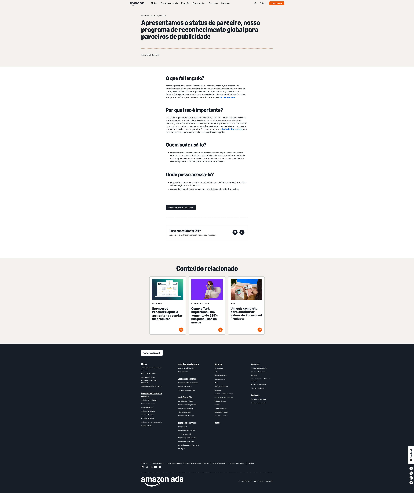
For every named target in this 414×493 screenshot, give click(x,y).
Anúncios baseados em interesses (197, 463)
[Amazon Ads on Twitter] (147, 467)
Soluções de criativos (187, 379)
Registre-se (276, 3)
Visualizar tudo (146, 426)
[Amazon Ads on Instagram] (151, 467)
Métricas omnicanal (184, 412)
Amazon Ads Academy (259, 368)
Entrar (263, 3)
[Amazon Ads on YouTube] (155, 467)
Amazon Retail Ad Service (186, 441)
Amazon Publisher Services (187, 438)
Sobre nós (144, 463)
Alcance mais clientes (148, 373)
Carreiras (251, 463)
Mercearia (218, 390)
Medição (185, 3)
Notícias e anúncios (257, 388)
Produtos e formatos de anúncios (151, 395)
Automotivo (219, 368)
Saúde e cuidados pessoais (224, 394)
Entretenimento (220, 379)
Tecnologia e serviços (187, 423)
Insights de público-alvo (186, 368)
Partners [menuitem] (255, 395)
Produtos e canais (169, 3)
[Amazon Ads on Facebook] (159, 467)
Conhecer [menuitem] (255, 364)
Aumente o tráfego (148, 377)
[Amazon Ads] (135, 3)
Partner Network (227, 97)
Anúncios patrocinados (149, 400)
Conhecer (225, 3)
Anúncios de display (148, 411)
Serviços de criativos (185, 386)
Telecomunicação (220, 408)
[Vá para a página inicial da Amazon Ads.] (162, 481)
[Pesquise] (255, 3)
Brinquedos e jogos (221, 412)
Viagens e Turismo (221, 416)
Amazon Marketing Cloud (186, 430)
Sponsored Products (148, 404)
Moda (216, 383)
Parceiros (213, 3)
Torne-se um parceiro (258, 403)
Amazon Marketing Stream (187, 405)
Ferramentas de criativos (186, 390)
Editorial (217, 405)
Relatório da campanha (185, 408)
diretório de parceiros (232, 129)
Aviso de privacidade (175, 463)
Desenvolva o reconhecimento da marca (151, 369)
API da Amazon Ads (184, 434)
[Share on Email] (411, 482)
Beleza (217, 372)
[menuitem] (152, 406)
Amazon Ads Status (237, 463)
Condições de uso (158, 463)
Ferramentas (199, 3)
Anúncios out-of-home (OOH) (151, 422)
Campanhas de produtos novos (188, 445)
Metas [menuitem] (144, 364)
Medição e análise (185, 397)
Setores (218, 364)
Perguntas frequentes (258, 384)
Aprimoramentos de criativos (188, 383)
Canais (217, 423)
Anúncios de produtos (258, 372)
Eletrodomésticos (221, 375)
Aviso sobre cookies (219, 463)
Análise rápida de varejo (186, 416)
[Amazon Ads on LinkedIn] (142, 467)
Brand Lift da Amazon (185, 401)
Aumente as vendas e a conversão (149, 381)
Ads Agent (181, 449)
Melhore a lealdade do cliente (151, 386)
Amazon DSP (182, 427)
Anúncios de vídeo (147, 415)
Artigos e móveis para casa (224, 397)
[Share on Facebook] (411, 468)
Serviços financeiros (221, 386)
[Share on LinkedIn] (411, 478)
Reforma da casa (220, 401)
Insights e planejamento (188, 364)
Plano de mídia (183, 372)
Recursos (254, 375)
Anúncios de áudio (147, 418)
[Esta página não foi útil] (235, 233)
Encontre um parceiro (258, 399)
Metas (154, 3)
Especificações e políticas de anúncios (260, 380)
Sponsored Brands (147, 407)
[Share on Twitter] (411, 473)
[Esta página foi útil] (242, 233)
